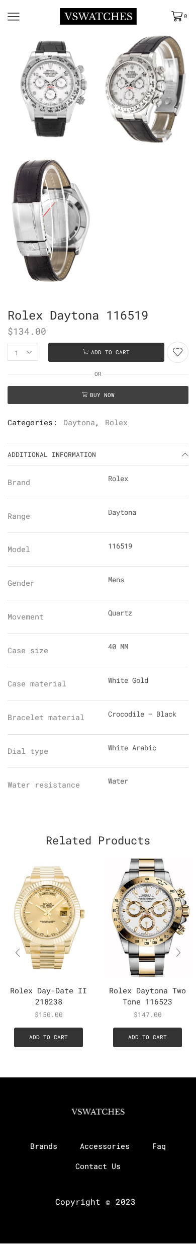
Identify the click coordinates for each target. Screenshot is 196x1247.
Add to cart (110, 352)
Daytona (79, 422)
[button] (178, 953)
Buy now (102, 395)
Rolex (116, 422)
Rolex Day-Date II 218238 (48, 995)
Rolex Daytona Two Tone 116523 (147, 995)
